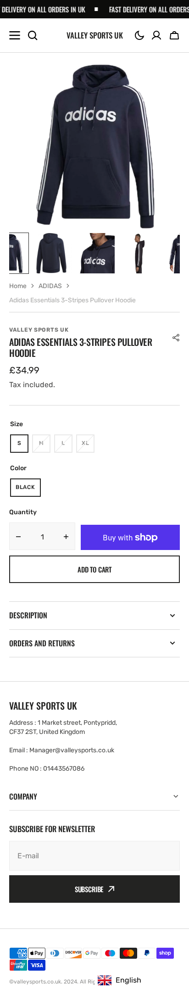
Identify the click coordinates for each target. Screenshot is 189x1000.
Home (18, 286)
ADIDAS (50, 286)
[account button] (156, 35)
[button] (139, 35)
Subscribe (89, 889)
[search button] (32, 35)
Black (28, 490)
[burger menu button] (14, 35)
